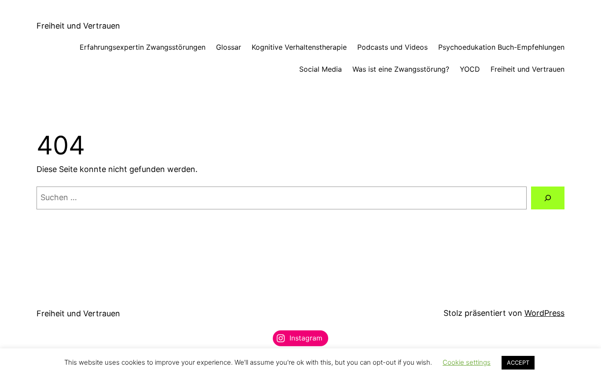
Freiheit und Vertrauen (78, 25)
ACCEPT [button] (518, 362)
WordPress (544, 313)
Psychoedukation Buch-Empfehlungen (501, 47)
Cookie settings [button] (467, 362)
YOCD (470, 69)
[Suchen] (547, 198)
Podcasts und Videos (392, 47)
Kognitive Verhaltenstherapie (299, 47)
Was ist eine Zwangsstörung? (400, 69)
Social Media (320, 69)
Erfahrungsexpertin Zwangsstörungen (142, 47)
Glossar (228, 47)
